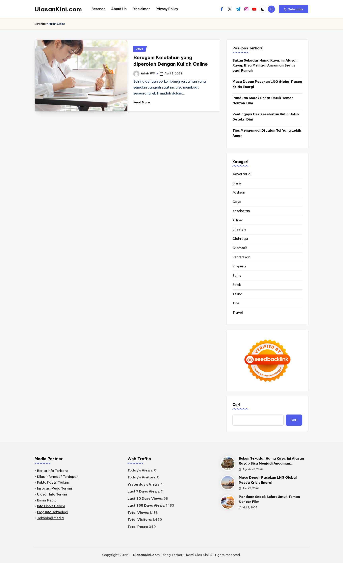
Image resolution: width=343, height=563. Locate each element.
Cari (236, 404)
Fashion (238, 192)
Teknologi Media (50, 518)
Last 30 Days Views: (145, 498)
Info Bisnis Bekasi (51, 506)
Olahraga (240, 238)
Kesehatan (241, 211)
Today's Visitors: (142, 477)
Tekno (237, 294)
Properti (239, 266)
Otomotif (240, 248)
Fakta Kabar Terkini (53, 482)
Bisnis (237, 183)
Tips (236, 303)
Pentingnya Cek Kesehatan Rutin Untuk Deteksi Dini (265, 116)
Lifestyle (239, 229)
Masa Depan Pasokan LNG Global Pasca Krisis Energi (267, 84)
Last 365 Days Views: (146, 505)
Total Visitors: (140, 519)
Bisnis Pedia (47, 500)
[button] (293, 9)
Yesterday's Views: (144, 484)
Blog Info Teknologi (52, 512)
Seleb (236, 284)
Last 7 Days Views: (144, 491)
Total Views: (138, 512)
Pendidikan (241, 257)
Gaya (139, 48)
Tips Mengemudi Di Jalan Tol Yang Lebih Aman (266, 133)
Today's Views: (140, 470)
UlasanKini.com (58, 9)
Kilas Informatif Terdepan (57, 476)
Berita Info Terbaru (52, 471)
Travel (237, 312)
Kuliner (237, 220)
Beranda (40, 24)
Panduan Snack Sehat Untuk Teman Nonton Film (263, 100)
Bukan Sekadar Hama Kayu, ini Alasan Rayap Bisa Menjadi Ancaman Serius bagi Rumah (265, 65)
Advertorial (241, 174)
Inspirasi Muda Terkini (54, 488)
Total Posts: (138, 526)
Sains (236, 275)
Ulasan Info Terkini (52, 494)
